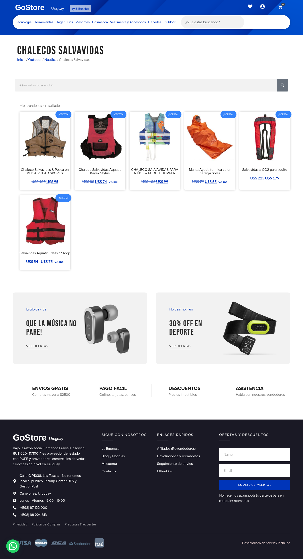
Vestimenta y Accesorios (128, 22)
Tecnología (23, 22)
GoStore (29, 7)
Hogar (60, 22)
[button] (13, 546)
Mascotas (82, 22)
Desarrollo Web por (256, 543)
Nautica (50, 59)
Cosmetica (100, 22)
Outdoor (169, 22)
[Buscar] (282, 85)
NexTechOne (280, 543)
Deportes (154, 22)
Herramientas (43, 22)
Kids (70, 22)
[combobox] (212, 22)
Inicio (21, 59)
